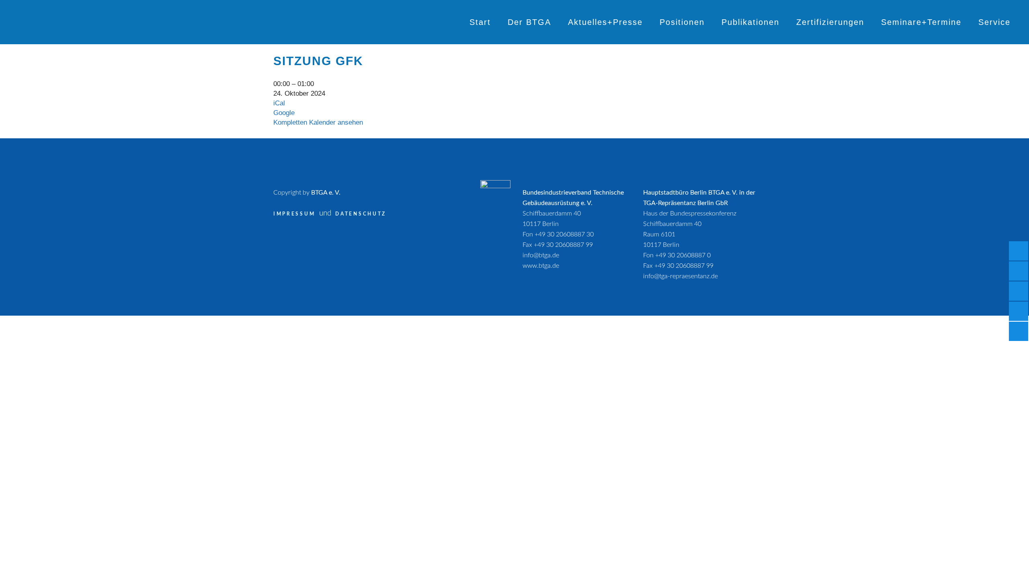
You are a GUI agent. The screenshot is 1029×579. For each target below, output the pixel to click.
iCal (279, 103)
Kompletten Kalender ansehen (318, 122)
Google (284, 113)
